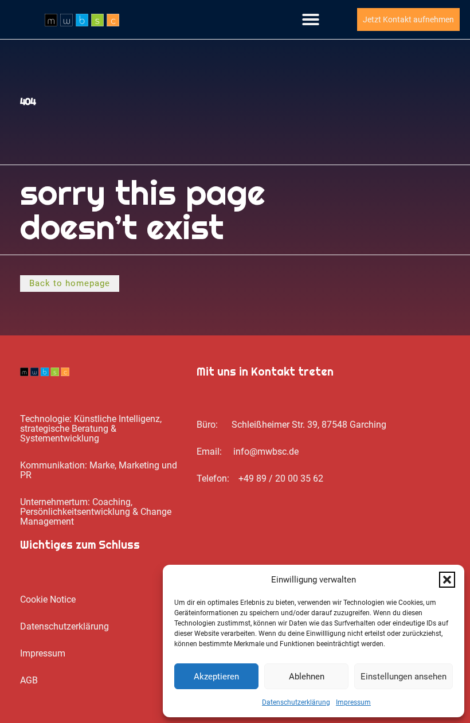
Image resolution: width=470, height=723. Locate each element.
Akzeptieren (216, 676)
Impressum (353, 702)
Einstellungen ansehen (403, 676)
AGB (29, 680)
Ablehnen (306, 676)
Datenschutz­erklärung (296, 702)
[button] (447, 579)
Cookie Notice (48, 599)
